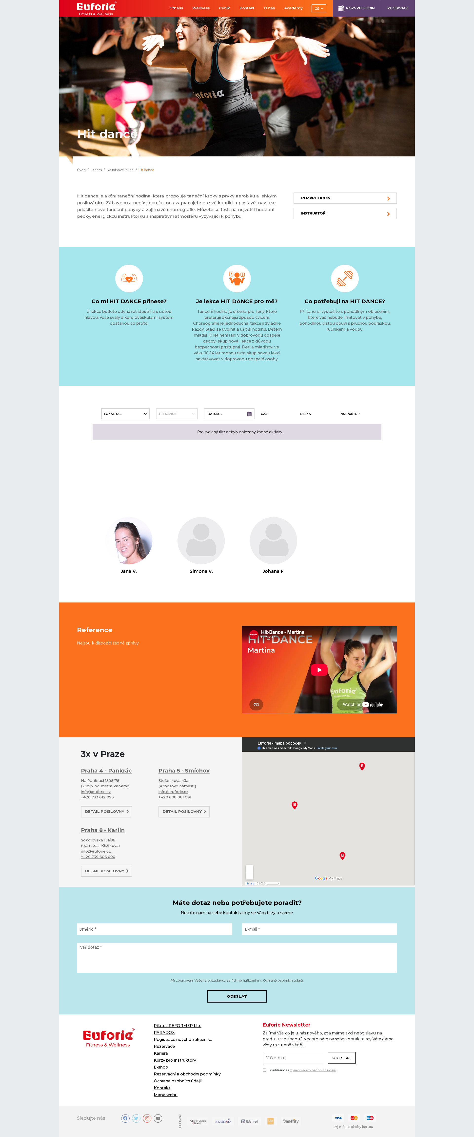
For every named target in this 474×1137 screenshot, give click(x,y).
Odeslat (237, 996)
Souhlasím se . (303, 1070)
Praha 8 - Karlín (103, 830)
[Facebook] (125, 1118)
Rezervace (164, 1046)
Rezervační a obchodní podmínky (187, 1074)
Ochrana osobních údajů (178, 1081)
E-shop (161, 1067)
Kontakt (162, 1088)
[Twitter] (136, 1118)
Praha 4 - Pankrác (106, 770)
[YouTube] (158, 1118)
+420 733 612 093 (97, 797)
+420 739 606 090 (98, 856)
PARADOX (164, 1032)
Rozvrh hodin (315, 198)
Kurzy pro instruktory (175, 1060)
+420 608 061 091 (174, 797)
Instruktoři (313, 213)
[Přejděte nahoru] (463, 1126)
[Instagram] (147, 1118)
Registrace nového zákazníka (183, 1039)
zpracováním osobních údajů (313, 1070)
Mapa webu (166, 1095)
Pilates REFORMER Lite (177, 1025)
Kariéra (161, 1053)
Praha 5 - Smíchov (184, 770)
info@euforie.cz (96, 791)
